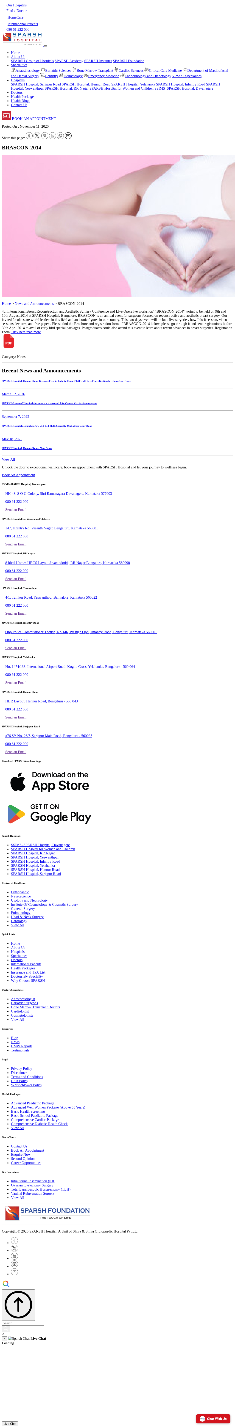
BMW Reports (21, 1046)
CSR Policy (19, 1081)
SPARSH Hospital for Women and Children (122, 88)
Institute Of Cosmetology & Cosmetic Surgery (44, 904)
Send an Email (15, 510)
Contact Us (19, 105)
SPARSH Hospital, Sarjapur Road (36, 84)
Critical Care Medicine (165, 70)
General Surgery (23, 909)
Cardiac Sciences (131, 70)
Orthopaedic (20, 892)
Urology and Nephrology (29, 900)
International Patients (26, 964)
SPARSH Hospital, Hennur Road (86, 84)
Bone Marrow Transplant (95, 70)
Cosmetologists (22, 1015)
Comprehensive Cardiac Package (35, 1120)
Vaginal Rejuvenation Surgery (33, 1193)
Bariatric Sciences (58, 70)
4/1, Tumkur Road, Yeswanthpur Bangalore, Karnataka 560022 (51, 597)
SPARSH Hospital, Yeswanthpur (35, 857)
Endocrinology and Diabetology (148, 76)
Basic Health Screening (28, 1111)
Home (15, 53)
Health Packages (23, 97)
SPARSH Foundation (128, 61)
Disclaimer (19, 1073)
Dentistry (51, 76)
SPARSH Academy (69, 61)
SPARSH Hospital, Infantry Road (180, 84)
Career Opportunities (26, 1163)
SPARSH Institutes (98, 61)
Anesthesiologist (23, 999)
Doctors (16, 92)
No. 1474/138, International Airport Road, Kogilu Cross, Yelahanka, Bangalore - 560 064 (70, 667)
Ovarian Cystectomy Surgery (32, 1185)
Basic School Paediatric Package (34, 1115)
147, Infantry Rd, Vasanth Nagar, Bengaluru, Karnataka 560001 (51, 528)
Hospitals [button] (18, 80)
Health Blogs (20, 101)
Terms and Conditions (27, 1077)
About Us (18, 947)
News (15, 1042)
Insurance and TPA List (28, 972)
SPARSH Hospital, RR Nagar (67, 88)
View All (8, 459)
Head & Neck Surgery (27, 917)
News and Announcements (34, 303)
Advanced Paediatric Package (32, 1103)
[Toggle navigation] (45, 46)
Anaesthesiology (28, 70)
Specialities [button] (19, 65)
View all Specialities (186, 76)
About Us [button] (18, 57)
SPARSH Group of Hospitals (32, 61)
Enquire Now (21, 1154)
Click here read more (26, 332)
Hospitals (18, 952)
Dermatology (73, 76)
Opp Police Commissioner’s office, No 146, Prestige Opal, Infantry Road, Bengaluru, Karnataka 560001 (81, 632)
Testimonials (20, 1050)
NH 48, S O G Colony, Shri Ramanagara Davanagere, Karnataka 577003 (58, 493)
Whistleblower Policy (26, 1085)
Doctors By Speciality (27, 976)
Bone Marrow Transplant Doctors (35, 1007)
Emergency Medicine (103, 76)
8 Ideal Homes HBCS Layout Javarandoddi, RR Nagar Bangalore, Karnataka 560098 (67, 563)
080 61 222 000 (16, 502)
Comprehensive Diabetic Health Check (39, 1124)
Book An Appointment (18, 475)
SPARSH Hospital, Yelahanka (133, 84)
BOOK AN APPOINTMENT (33, 119)
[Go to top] (18, 1305)
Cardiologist (20, 1011)
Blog (14, 1038)
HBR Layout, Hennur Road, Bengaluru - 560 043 (41, 701)
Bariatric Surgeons (24, 1003)
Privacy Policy (21, 1068)
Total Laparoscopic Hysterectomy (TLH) (40, 1189)
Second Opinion (23, 1159)
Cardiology (19, 921)
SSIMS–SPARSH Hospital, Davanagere (183, 88)
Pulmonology (21, 913)
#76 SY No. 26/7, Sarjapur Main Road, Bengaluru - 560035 (48, 736)
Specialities (19, 956)
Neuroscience (21, 896)
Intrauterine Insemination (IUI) (33, 1181)
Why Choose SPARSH (28, 980)
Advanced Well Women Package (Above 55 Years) (48, 1107)
